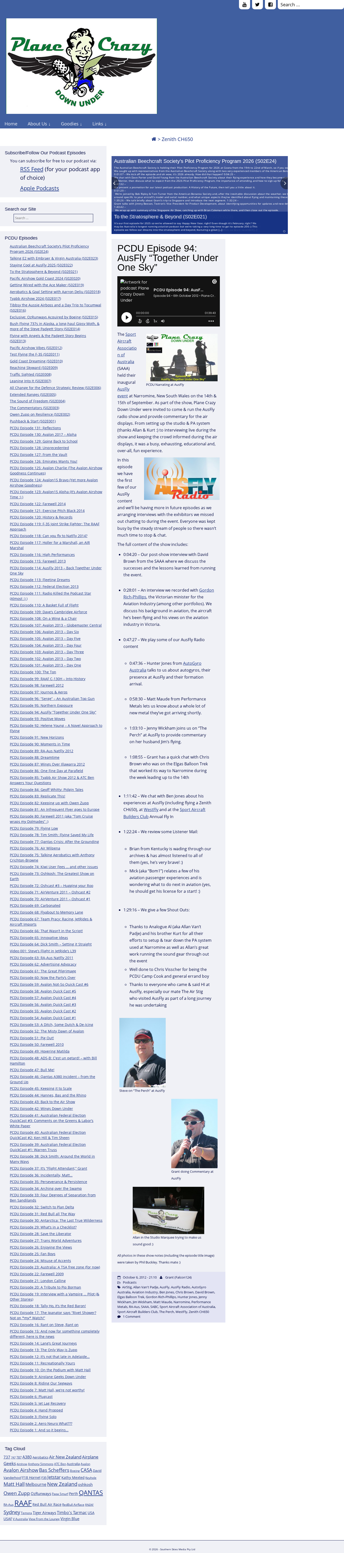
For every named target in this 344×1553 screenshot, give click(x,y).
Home (11, 124)
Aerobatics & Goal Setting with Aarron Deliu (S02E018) (55, 291)
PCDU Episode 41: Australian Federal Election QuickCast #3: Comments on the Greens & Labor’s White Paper (51, 1120)
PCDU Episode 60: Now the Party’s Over (43, 977)
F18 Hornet (31, 1477)
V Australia (20, 1519)
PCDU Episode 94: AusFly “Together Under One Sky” (53, 712)
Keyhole (90, 1478)
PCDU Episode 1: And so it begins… (39, 1430)
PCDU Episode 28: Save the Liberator (40, 1233)
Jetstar (54, 1477)
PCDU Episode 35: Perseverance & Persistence (48, 1181)
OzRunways (41, 1493)
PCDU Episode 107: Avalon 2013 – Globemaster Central (56, 625)
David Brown (204, 1292)
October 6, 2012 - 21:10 (140, 1277)
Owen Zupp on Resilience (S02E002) (40, 414)
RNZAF (89, 1505)
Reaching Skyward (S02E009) (34, 367)
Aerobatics (40, 1457)
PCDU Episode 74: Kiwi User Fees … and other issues (54, 866)
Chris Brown (185, 1292)
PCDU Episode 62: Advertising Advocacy (43, 964)
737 (7, 1457)
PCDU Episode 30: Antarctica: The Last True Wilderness (56, 1220)
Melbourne (35, 1484)
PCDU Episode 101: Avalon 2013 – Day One (45, 665)
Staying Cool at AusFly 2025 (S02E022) (41, 265)
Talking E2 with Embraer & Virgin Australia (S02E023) (54, 258)
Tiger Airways (44, 1512)
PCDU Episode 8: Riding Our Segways (41, 1383)
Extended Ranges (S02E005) (33, 394)
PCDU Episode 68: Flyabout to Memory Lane (46, 912)
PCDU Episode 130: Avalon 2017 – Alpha (43, 434)
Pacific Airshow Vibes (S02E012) (36, 347)
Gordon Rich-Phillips (161, 1297)
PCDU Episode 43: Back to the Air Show (42, 1101)
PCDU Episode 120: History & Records (41, 517)
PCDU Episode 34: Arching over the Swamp (46, 1188)
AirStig (127, 1287)
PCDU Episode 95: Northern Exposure (41, 705)
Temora (26, 1513)
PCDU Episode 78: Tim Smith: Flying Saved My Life (52, 834)
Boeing (75, 1471)
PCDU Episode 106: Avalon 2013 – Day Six (44, 631)
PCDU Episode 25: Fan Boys (32, 1253)
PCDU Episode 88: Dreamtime (34, 757)
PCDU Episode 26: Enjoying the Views (41, 1247)
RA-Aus (9, 1504)
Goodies (70, 124)
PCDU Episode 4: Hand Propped (36, 1410)
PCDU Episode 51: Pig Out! (32, 1038)
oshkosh (85, 1484)
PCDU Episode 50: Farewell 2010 (37, 1044)
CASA (86, 1470)
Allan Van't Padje (145, 1287)
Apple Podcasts (39, 188)
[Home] (153, 139)
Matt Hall (14, 1484)
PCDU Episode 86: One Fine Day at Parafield (46, 770)
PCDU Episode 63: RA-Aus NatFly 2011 (41, 957)
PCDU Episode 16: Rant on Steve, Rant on (44, 1324)
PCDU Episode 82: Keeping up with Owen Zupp (49, 803)
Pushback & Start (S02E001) (33, 421)
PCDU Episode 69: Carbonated (35, 905)
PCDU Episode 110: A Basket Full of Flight (44, 605)
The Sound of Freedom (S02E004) (37, 401)
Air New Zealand (65, 1457)
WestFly (151, 809)
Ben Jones (166, 1292)
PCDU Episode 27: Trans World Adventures (46, 1240)
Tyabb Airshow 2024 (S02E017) (35, 298)
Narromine (182, 1302)
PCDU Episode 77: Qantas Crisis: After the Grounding (54, 841)
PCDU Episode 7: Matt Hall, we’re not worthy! (47, 1390)
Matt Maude (162, 1302)
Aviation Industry (145, 1292)
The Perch (166, 1311)
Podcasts (129, 1282)
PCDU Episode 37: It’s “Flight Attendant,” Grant (48, 1168)
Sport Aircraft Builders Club (137, 1311)
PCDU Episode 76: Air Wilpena (35, 848)
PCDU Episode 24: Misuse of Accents (40, 1260)
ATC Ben (60, 1464)
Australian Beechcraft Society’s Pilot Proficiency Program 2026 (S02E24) (195, 161)
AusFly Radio (180, 1287)
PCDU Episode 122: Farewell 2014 (38, 503)
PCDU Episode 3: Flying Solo (33, 1416)
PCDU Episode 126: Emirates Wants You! (43, 461)
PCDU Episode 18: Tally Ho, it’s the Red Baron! (48, 1305)
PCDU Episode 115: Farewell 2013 (38, 561)
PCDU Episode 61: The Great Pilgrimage (43, 971)
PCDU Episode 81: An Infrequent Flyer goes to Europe (54, 809)
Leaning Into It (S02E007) (30, 381)
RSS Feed (31, 169)
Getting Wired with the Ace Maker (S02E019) (47, 285)
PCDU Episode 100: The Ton (33, 672)
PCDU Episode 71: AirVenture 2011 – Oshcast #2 (50, 892)
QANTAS (91, 1492)
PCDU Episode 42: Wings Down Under (41, 1108)
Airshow (22, 1464)
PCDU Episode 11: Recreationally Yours (42, 1363)
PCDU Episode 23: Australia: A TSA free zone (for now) (55, 1267)
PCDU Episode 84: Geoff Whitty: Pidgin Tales (46, 789)
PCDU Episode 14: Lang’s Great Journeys (43, 1343)
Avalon (85, 1464)
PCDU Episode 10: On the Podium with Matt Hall (50, 1370)
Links (97, 124)
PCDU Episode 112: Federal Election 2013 (44, 586)
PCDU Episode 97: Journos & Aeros (38, 692)
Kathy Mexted (73, 1477)
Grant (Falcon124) (178, 1277)
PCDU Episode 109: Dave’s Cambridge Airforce (48, 611)
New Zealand (62, 1484)
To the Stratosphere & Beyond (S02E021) (160, 216)
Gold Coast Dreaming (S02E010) (36, 361)
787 (19, 1457)
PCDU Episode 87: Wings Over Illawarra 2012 (47, 764)
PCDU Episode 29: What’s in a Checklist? (43, 1227)
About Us (37, 124)
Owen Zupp (17, 1493)
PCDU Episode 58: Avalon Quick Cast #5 (43, 991)
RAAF (23, 1503)
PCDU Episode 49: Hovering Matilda (40, 1051)
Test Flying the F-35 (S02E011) (34, 354)
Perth (73, 1493)
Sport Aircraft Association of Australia (127, 348)
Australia (73, 1464)
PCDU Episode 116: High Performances (42, 554)
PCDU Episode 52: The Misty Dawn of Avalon (47, 1031)
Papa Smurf (60, 1494)
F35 (44, 1477)
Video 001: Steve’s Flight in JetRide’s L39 (43, 951)
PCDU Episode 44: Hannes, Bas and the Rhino (48, 1095)
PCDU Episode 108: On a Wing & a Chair (43, 618)
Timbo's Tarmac (72, 1512)
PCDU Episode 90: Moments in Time (40, 744)
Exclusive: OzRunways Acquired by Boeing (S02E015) (54, 317)
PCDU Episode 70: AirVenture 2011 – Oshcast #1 (50, 899)
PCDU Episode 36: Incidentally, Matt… (41, 1175)
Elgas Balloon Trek (130, 1297)
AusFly (164, 1287)
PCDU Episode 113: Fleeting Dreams (40, 579)
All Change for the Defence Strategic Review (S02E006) (55, 387)
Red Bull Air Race (46, 1504)
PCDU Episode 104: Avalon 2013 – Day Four (46, 645)
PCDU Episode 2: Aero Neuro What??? (41, 1423)
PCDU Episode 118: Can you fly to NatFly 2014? (48, 535)
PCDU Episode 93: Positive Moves (37, 718)
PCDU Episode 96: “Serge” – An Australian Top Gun (52, 698)
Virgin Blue (69, 1518)
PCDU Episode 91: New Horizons (37, 737)
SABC (154, 1306)
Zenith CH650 (199, 1311)
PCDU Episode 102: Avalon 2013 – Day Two (45, 658)
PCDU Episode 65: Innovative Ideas (39, 937)
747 (13, 1457)
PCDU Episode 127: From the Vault (38, 454)
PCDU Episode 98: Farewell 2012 (37, 685)
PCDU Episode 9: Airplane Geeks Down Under (48, 1376)
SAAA (145, 1306)
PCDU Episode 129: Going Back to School (44, 441)
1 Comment (132, 1316)
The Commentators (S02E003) (34, 407)
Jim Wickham (142, 1302)
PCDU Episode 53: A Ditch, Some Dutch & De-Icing (51, 1024)
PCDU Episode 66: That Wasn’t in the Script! (46, 930)
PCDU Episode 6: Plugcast (31, 1396)
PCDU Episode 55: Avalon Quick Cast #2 (43, 1011)
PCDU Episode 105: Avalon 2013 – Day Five (45, 638)
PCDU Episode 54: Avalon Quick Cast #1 (43, 1017)
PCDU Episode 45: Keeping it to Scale (41, 1088)
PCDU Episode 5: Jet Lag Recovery (38, 1403)
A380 (27, 1457)
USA (91, 1512)
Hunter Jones (187, 1297)
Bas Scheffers (54, 1470)
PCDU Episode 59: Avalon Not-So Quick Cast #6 (49, 984)
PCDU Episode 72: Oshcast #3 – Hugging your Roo (51, 885)
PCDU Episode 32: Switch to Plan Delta (42, 1207)
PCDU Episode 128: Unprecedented (39, 447)
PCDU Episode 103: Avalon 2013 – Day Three (47, 651)
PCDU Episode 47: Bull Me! (32, 1069)
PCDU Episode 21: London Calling (38, 1280)
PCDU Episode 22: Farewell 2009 (37, 1274)
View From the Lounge (44, 1519)
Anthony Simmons (40, 1464)
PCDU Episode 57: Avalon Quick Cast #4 (43, 997)
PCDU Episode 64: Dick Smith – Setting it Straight (51, 944)
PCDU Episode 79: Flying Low (34, 828)
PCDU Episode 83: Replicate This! (37, 796)
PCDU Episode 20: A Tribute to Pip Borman (45, 1287)
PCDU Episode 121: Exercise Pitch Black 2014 (47, 510)
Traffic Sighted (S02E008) (30, 374)
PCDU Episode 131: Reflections (35, 428)
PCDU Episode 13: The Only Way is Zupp (43, 1349)
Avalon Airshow (21, 1470)
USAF (8, 1518)
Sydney (12, 1512)
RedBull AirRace (73, 1505)
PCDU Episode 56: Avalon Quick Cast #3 (43, 1004)
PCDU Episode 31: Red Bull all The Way (42, 1213)
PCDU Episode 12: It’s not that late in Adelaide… (50, 1356)
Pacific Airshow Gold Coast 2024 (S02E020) (45, 278)
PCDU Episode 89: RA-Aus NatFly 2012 (41, 750)
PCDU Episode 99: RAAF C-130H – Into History (47, 678)
